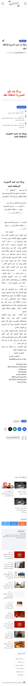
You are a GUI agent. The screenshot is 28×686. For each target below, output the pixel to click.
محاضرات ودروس (19, 665)
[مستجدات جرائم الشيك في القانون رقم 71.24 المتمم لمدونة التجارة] (19, 584)
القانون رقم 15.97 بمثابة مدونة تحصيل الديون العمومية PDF (8, 626)
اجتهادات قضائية (19, 659)
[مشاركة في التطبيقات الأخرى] (5, 429)
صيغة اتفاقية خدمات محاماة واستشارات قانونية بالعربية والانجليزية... (13, 119)
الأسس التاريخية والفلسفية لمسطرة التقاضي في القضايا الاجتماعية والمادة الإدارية (9, 636)
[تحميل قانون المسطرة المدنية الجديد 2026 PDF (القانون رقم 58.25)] (19, 554)
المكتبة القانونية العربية (19, 52)
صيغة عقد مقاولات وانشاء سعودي (16, 113)
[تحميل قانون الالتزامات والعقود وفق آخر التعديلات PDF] (19, 614)
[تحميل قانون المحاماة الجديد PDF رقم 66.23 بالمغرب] (19, 574)
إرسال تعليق (21, 531)
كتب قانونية (21, 662)
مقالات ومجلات (20, 668)
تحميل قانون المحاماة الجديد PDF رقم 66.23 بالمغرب (8, 576)
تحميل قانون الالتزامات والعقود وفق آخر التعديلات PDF (9, 616)
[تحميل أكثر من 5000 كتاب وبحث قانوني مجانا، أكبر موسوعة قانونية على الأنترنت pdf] (19, 604)
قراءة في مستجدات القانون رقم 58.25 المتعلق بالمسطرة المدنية (8, 566)
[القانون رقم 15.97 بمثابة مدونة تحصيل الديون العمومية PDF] (19, 624)
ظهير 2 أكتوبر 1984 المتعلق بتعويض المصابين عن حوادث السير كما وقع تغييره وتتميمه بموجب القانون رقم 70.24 (8, 646)
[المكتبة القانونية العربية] (14, 3)
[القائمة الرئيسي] (25, 3)
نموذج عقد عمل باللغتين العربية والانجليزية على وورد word (13, 126)
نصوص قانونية (20, 672)
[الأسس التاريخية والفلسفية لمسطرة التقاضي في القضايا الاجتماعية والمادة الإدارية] (19, 634)
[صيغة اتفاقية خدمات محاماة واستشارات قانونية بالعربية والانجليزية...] (8, 485)
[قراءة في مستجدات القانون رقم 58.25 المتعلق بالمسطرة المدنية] (19, 564)
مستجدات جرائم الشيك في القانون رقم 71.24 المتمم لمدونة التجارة (8, 586)
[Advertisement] (14, 24)
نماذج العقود (22, 41)
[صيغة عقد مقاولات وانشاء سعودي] (20, 485)
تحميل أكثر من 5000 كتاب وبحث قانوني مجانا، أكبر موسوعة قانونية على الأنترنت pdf (8, 606)
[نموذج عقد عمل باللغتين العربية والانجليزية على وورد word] (20, 501)
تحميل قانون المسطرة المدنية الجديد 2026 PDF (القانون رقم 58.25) (8, 556)
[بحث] (3, 3)
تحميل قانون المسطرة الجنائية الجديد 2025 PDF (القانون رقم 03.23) (8, 596)
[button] (19, 429)
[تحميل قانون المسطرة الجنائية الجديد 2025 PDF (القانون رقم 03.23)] (19, 594)
